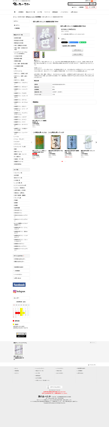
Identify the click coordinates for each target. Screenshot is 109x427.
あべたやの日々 (60, 373)
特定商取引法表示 (18, 267)
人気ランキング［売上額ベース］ (43, 380)
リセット (93, 342)
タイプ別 (38, 373)
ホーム (16, 368)
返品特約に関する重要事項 (69, 46)
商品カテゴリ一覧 (39, 370)
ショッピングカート (40, 368)
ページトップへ (93, 364)
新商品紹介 (38, 375)
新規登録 (81, 7)
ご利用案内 (17, 270)
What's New (59, 370)
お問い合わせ (17, 278)
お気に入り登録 (77, 54)
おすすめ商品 (38, 378)
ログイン (75, 7)
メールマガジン (18, 274)
